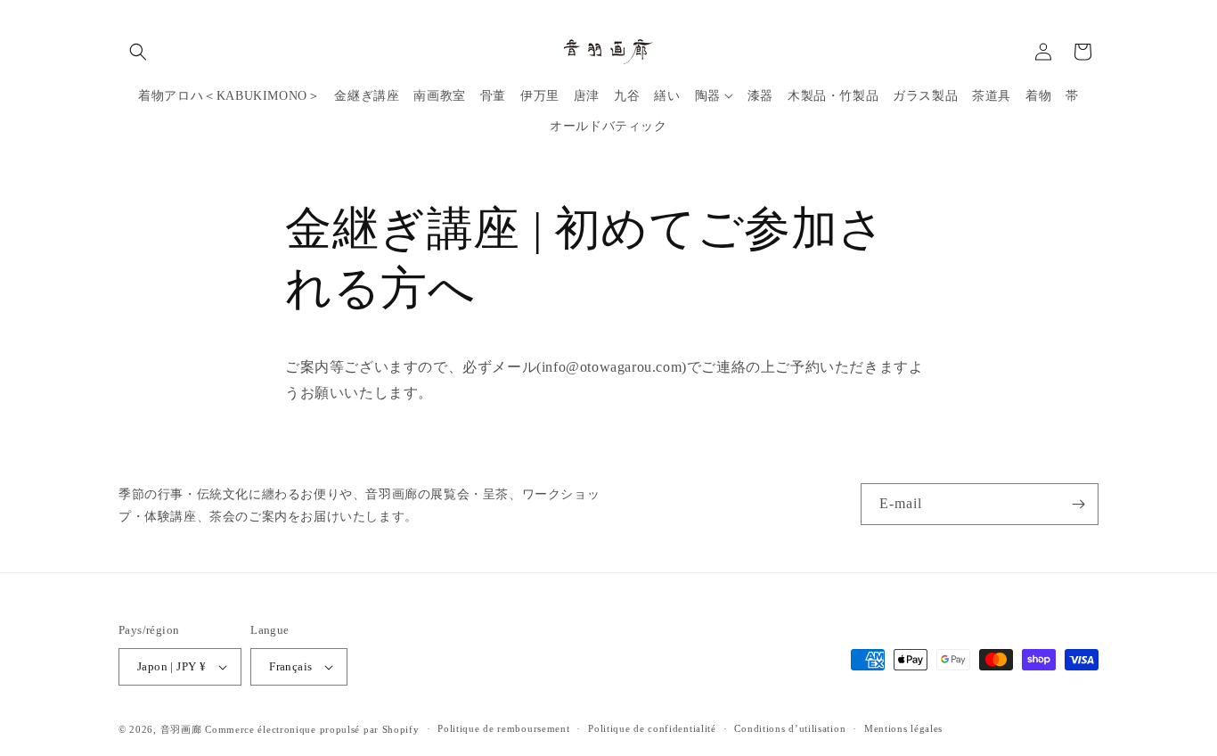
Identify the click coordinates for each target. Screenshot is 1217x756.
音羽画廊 (181, 729)
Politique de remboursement (503, 728)
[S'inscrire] (1078, 504)
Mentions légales (903, 728)
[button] (138, 51)
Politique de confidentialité (652, 728)
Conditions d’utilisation (789, 728)
